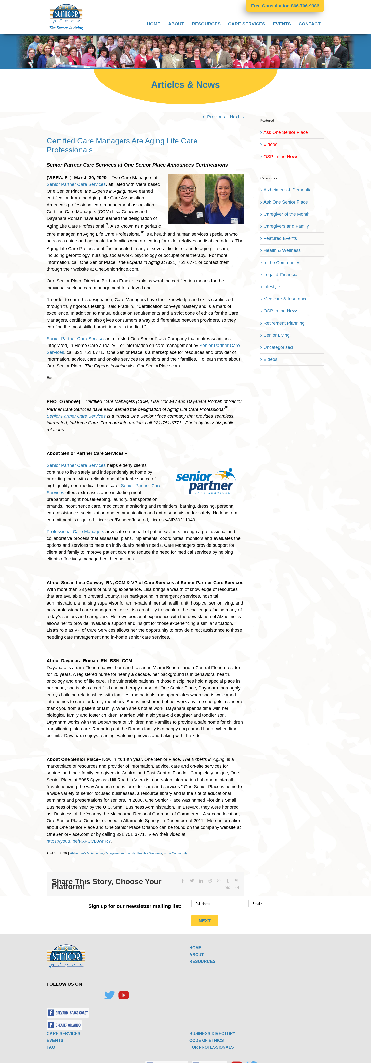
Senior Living (276, 335)
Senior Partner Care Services (76, 184)
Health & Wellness (149, 853)
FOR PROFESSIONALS (211, 1047)
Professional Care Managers (75, 531)
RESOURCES (202, 961)
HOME (195, 948)
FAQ (51, 1047)
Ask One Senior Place (285, 132)
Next (234, 116)
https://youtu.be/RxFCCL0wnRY (79, 841)
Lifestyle (271, 286)
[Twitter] (109, 995)
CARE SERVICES (64, 1033)
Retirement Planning (284, 323)
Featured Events (280, 238)
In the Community (176, 853)
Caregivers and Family (119, 853)
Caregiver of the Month (286, 214)
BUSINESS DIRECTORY (212, 1033)
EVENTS (55, 1040)
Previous (216, 116)
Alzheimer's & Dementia (86, 853)
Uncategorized (278, 347)
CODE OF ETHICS (206, 1040)
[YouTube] (124, 995)
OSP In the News (280, 156)
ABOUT (196, 955)
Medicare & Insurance (285, 298)
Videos (270, 144)
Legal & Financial (280, 274)
